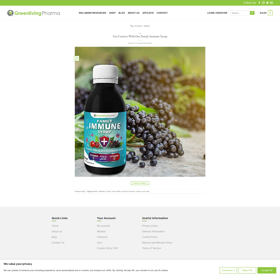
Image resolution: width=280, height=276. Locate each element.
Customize (227, 270)
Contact (162, 12)
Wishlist (101, 231)
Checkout (102, 236)
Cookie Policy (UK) (107, 248)
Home (55, 225)
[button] (217, 13)
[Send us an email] (271, 3)
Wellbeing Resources (92, 12)
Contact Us (58, 242)
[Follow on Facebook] (259, 3)
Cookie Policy (150, 236)
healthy (118, 191)
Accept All (267, 270)
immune (125, 191)
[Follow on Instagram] (263, 3)
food (113, 191)
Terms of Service (151, 248)
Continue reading (140, 183)
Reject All (247, 270)
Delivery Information (153, 231)
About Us (133, 12)
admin (150, 43)
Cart (99, 242)
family (109, 191)
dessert (95, 191)
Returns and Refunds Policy (157, 242)
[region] (140, 268)
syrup (143, 191)
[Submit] (252, 13)
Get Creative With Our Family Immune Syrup (140, 36)
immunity (131, 191)
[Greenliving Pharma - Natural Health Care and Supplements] (40, 13)
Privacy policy (150, 225)
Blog (122, 12)
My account (103, 225)
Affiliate (148, 12)
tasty (147, 191)
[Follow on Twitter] (267, 3)
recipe (138, 191)
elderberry (102, 191)
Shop (112, 12)
